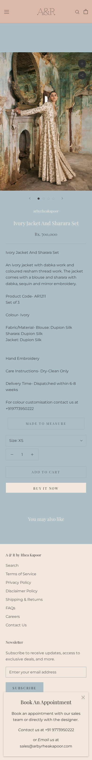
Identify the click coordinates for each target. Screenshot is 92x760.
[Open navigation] (6, 11)
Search (12, 565)
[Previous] (29, 198)
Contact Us (16, 625)
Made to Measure (46, 423)
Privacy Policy (18, 582)
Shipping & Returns (24, 599)
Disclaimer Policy (22, 591)
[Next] (62, 198)
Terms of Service (21, 574)
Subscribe (25, 688)
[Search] (77, 11)
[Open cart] (86, 11)
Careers (13, 616)
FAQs (10, 608)
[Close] (83, 697)
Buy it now (46, 488)
